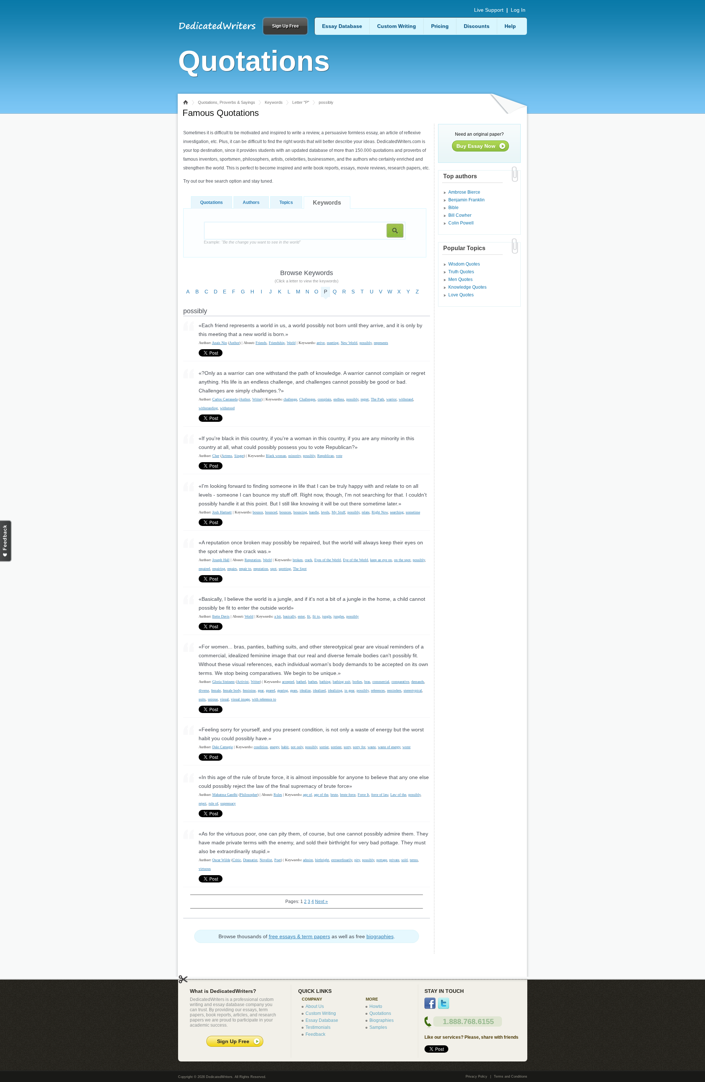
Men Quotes (460, 279)
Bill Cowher (459, 215)
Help (510, 26)
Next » (321, 901)
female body (232, 690)
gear (261, 690)
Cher (215, 456)
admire (308, 860)
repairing (218, 569)
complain (324, 399)
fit (308, 616)
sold (404, 860)
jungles (338, 616)
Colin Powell (461, 223)
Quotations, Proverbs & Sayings (226, 102)
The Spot (300, 569)
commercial (380, 682)
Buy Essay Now (475, 146)
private (394, 860)
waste (372, 747)
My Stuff (338, 512)
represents (381, 343)
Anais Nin (219, 343)
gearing (282, 690)
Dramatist (250, 860)
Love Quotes (461, 294)
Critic (236, 860)
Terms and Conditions (510, 1076)
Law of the (398, 795)
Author (234, 343)
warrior (391, 399)
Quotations (211, 202)
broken (298, 560)
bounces (285, 512)
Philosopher (248, 795)
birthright (322, 860)
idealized (319, 690)
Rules (278, 795)
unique (213, 699)
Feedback (315, 1034)
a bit (277, 616)
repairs (232, 569)
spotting (285, 569)
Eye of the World (355, 560)
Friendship (277, 343)
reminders (394, 690)
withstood (227, 408)
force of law (379, 795)
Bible (453, 207)
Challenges (307, 399)
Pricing (440, 26)
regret (365, 399)
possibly (365, 343)
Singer (239, 456)
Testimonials (318, 1027)
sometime (413, 512)
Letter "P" (300, 102)
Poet (277, 860)
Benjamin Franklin (466, 199)
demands (417, 682)
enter (301, 616)
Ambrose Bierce (464, 192)
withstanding (208, 408)
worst (406, 747)
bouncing (300, 512)
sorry (347, 747)
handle (314, 512)
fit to (316, 616)
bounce (258, 512)
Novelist (266, 860)
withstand (406, 399)
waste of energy (389, 747)
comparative (400, 682)
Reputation (253, 560)
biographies (380, 936)
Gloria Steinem (223, 682)
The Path (377, 399)
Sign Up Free (285, 26)
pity (357, 860)
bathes (312, 682)
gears (293, 690)
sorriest (336, 747)
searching (397, 512)
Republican (325, 456)
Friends (261, 343)
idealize (305, 690)
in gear (349, 690)
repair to (245, 569)
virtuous (205, 869)
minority (294, 456)
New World (349, 343)
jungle (326, 616)
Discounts (476, 26)
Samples (378, 1027)
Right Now (380, 512)
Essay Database (342, 26)
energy (274, 747)
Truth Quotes (461, 271)
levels (325, 512)
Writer (256, 399)
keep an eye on (381, 560)
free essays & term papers (299, 936)
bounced (271, 512)
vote (339, 456)
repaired (204, 569)
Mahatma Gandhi (225, 795)
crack (308, 560)
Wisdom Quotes (464, 264)
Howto (375, 1006)
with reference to (264, 699)
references (378, 690)
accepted (288, 682)
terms (414, 860)
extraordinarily (341, 860)
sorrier (324, 747)
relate (365, 512)
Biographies (381, 1020)
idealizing (335, 690)
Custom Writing (396, 26)
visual (224, 699)
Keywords (274, 102)
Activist (243, 682)
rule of (213, 803)
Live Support (488, 10)
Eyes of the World (327, 560)
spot (273, 569)
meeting (333, 343)
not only (297, 747)
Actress (226, 456)
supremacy (228, 803)
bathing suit (341, 682)
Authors (251, 202)
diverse (204, 690)
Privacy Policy (476, 1076)
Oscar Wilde (221, 860)
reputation (260, 569)
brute (334, 795)
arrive (321, 343)
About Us (315, 1006)
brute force (347, 795)
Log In (518, 10)
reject (202, 803)
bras (367, 682)
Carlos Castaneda (225, 399)
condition (261, 747)
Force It (363, 795)
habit (285, 747)
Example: (252, 242)
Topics (286, 202)
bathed (301, 682)
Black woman (276, 456)
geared (270, 690)
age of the (321, 795)
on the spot (402, 560)
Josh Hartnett (222, 512)
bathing (324, 682)
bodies (357, 682)
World (291, 343)
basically (289, 616)
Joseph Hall (220, 560)
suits (202, 699)
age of (307, 795)
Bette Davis (220, 616)
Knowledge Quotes (467, 287)
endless (338, 399)
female (216, 690)
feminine (249, 690)
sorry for (359, 747)
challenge (290, 399)
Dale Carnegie (222, 747)
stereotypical (413, 690)
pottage (381, 860)
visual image (240, 699)
